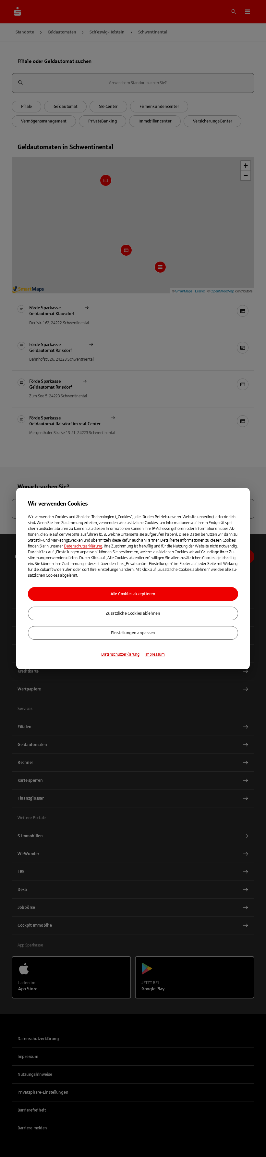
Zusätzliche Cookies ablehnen (133, 613)
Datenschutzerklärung (83, 546)
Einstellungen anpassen (133, 633)
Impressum (155, 654)
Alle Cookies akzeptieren (133, 594)
